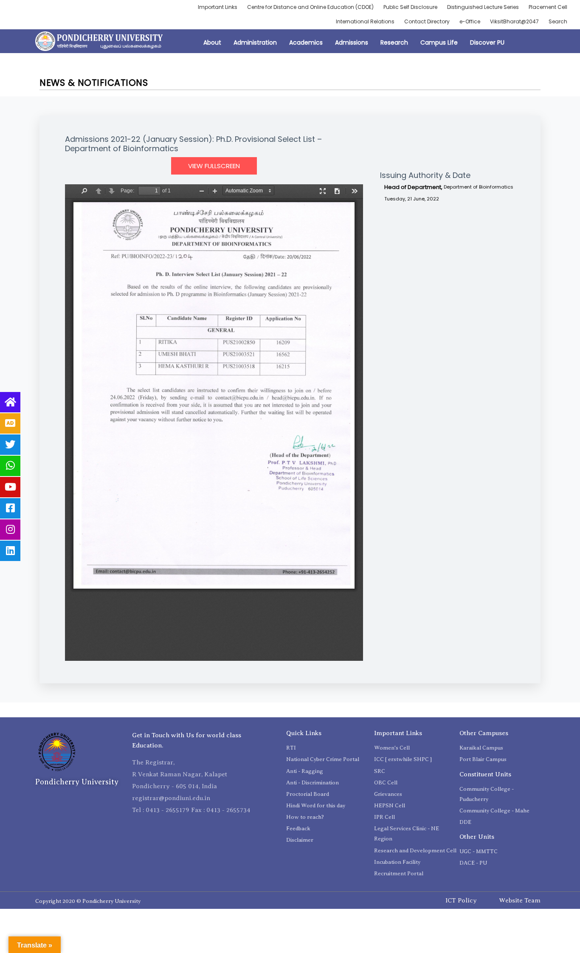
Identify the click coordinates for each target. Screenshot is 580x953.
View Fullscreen (214, 165)
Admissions (351, 42)
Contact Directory (427, 21)
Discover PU (487, 42)
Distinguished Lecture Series (483, 7)
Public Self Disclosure (410, 7)
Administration (255, 42)
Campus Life (439, 42)
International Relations (365, 21)
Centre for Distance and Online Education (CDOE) (310, 7)
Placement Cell (548, 7)
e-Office (469, 21)
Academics (306, 42)
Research (394, 42)
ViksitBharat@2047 (514, 21)
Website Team (520, 900)
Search (558, 21)
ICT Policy (461, 900)
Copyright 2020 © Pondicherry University (88, 901)
